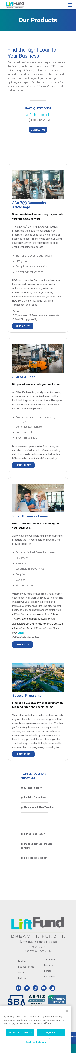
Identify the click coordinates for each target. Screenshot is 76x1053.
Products (48, 965)
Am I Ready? (50, 959)
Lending (22, 961)
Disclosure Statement (35, 857)
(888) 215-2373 (29, 942)
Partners (22, 978)
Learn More (23, 465)
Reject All (51, 1032)
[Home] (15, 5)
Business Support (32, 787)
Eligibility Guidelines (34, 797)
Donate (47, 971)
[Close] (67, 1011)
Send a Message (49, 942)
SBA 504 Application (34, 834)
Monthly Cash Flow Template (38, 807)
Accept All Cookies (20, 1032)
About (21, 972)
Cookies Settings (35, 1042)
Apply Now (23, 326)
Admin (73, 1036)
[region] (35, 1029)
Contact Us (38, 129)
